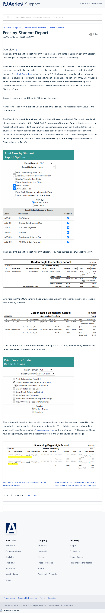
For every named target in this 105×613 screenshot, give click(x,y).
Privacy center (9, 598)
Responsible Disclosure (27, 598)
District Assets (57, 27)
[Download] (47, 314)
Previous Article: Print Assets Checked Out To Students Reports (24, 484)
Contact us (52, 598)
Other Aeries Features (35, 27)
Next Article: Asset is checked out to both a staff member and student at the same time (75, 484)
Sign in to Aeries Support (91, 3)
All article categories (12, 27)
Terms (42, 598)
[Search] (8, 17)
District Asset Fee (23, 74)
